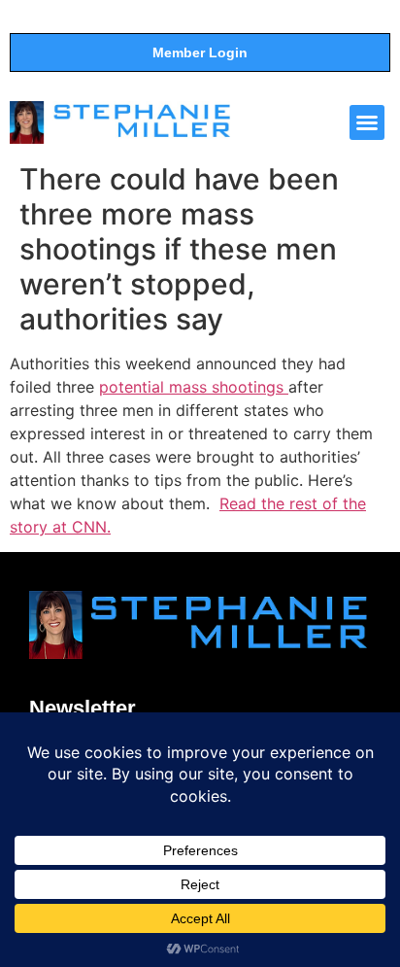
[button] (367, 122)
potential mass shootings (193, 387)
